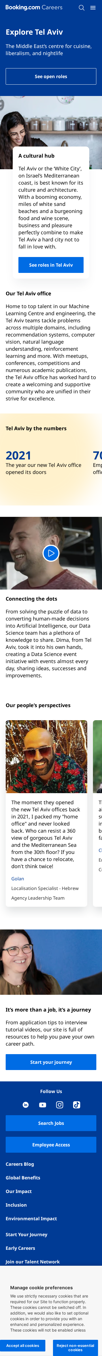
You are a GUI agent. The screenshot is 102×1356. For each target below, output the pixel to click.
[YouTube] (42, 1105)
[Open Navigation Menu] (93, 7)
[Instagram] (59, 1104)
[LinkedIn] (25, 1105)
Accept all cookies (22, 1345)
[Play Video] (51, 553)
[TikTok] (76, 1104)
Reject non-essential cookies (75, 1347)
